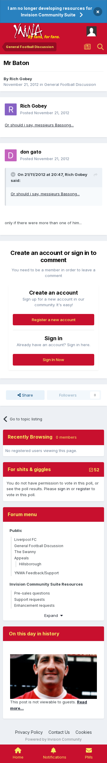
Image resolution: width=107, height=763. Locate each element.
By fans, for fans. (44, 36)
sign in (64, 488)
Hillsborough (30, 564)
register (83, 488)
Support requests (29, 599)
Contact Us (59, 732)
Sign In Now (53, 359)
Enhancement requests (34, 605)
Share (27, 395)
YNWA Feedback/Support (36, 573)
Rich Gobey (21, 78)
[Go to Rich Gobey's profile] (11, 109)
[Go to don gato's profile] (11, 155)
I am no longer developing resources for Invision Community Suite (50, 11)
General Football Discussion (70, 84)
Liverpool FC (25, 539)
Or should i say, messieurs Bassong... (39, 125)
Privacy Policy (29, 732)
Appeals (21, 558)
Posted (44, 112)
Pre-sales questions (32, 593)
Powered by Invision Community (53, 739)
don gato (30, 152)
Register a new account (53, 319)
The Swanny (25, 552)
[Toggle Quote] (14, 174)
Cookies (83, 732)
